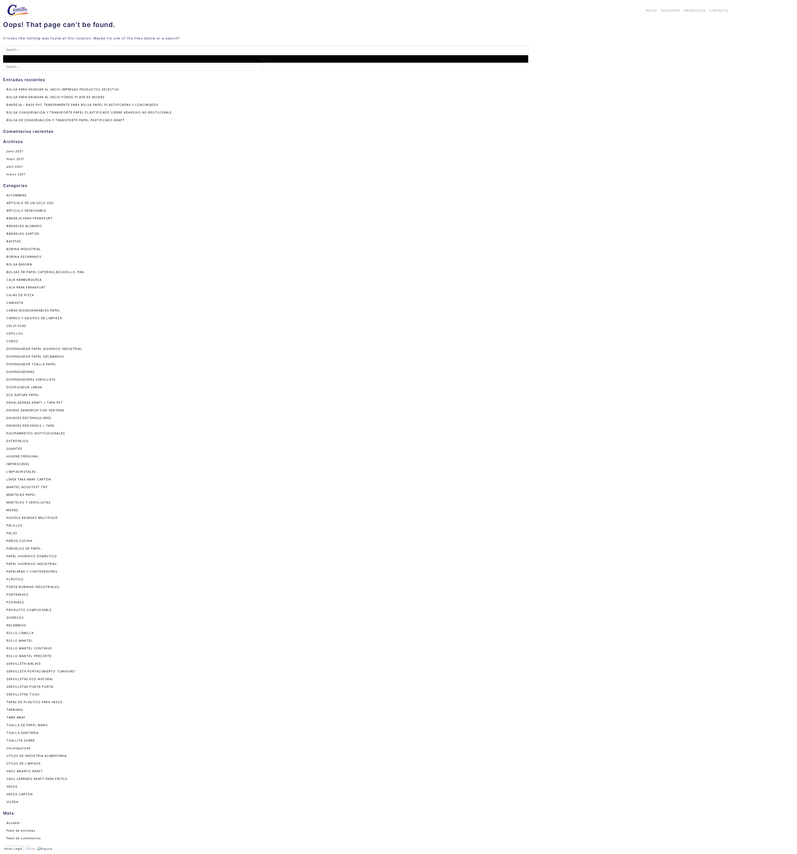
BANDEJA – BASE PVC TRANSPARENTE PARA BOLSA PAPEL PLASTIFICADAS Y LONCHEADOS (82, 104)
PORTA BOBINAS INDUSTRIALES (32, 587)
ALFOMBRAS (16, 195)
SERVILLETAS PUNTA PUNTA (29, 686)
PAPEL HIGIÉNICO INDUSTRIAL (31, 564)
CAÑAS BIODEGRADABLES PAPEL (33, 310)
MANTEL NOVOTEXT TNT (27, 487)
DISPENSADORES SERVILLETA (30, 379)
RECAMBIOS (16, 625)
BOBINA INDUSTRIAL (23, 249)
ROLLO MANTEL (19, 640)
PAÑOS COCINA (19, 540)
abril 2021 (14, 166)
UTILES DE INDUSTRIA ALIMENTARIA (36, 755)
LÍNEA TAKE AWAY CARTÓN (28, 479)
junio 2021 (14, 151)
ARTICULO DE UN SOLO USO (30, 203)
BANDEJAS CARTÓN (22, 233)
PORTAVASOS (17, 594)
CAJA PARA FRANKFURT (26, 287)
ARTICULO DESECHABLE (26, 210)
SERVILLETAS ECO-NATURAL (30, 679)
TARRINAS (14, 709)
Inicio (651, 10)
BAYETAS (13, 241)
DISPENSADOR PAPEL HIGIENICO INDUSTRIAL (44, 349)
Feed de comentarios (23, 838)
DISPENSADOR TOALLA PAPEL (31, 364)
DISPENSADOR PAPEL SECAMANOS (35, 356)
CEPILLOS (14, 333)
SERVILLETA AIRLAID (23, 663)
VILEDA (12, 802)
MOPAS (12, 510)
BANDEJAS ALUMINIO (24, 226)
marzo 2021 (16, 174)
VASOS (12, 786)
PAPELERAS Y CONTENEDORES (31, 571)
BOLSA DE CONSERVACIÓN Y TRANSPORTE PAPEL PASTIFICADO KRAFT (65, 120)
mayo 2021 (15, 159)
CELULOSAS (16, 325)
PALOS (11, 533)
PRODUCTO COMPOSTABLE (28, 610)
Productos (694, 10)
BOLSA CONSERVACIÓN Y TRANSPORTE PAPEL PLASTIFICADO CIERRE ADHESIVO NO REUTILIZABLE (89, 112)
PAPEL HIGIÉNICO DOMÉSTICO (31, 556)
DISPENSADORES (20, 372)
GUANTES (14, 448)
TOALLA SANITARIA (22, 732)
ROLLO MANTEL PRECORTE (28, 656)
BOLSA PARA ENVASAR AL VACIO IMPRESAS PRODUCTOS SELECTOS (62, 89)
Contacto (718, 10)
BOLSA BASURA (19, 264)
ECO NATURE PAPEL (22, 395)
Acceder (13, 823)
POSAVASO (15, 602)
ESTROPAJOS (17, 441)
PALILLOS (14, 525)
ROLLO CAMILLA (20, 633)
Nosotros (670, 10)
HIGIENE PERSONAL (22, 456)
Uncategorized (18, 748)
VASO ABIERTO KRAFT (24, 771)
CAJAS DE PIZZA (20, 295)
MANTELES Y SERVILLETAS (28, 502)
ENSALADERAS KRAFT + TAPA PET (34, 402)
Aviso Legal (13, 848)
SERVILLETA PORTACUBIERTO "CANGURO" (41, 671)
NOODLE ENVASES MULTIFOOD (32, 517)
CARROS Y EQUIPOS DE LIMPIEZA (34, 318)
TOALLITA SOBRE (20, 740)
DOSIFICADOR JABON (24, 387)
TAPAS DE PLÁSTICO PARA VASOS (34, 702)
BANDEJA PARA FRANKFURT (29, 218)
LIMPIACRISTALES (21, 471)
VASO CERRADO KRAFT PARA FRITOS (36, 779)
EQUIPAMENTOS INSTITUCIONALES (35, 433)
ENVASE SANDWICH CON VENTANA (35, 410)
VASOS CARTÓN (19, 794)
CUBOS (12, 341)
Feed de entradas (20, 830)
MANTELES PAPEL (21, 494)
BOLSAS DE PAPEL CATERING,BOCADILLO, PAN (45, 272)
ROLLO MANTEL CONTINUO (29, 648)
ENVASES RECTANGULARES (28, 418)
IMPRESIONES (17, 464)
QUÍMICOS (15, 617)
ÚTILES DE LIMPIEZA (23, 763)
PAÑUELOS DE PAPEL (23, 548)
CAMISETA (14, 302)
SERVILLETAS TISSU (23, 694)
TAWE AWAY (16, 717)
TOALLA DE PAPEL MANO (27, 725)
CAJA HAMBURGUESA (24, 279)
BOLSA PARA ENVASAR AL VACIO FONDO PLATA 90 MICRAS (55, 97)
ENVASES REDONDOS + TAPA (30, 425)
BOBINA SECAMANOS (24, 256)
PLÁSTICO (14, 579)
